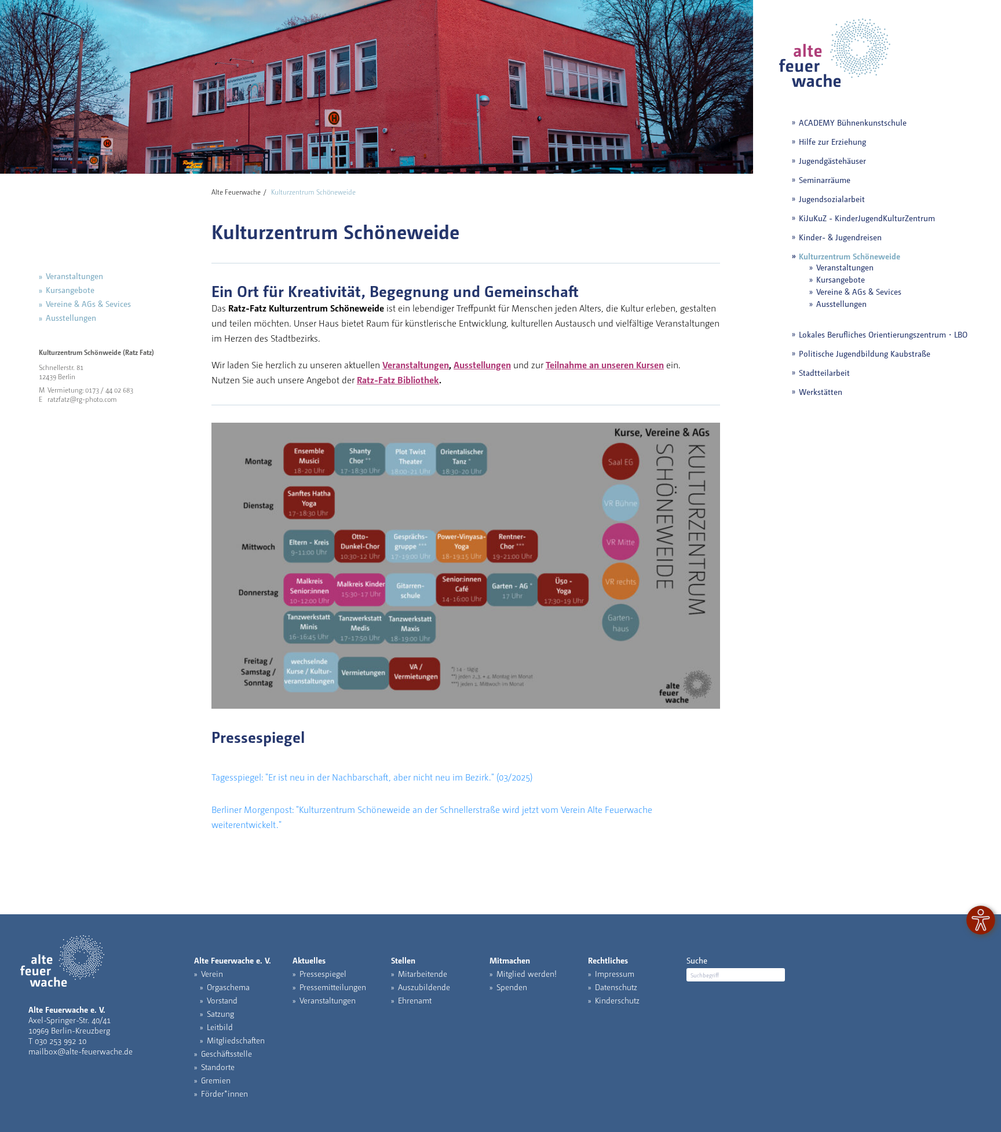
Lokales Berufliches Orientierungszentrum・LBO (883, 334)
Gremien (216, 1080)
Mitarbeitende (422, 973)
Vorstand (222, 1000)
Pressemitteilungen (332, 986)
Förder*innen (224, 1093)
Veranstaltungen (74, 275)
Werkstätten (820, 391)
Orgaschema (228, 986)
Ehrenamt (415, 1000)
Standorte (218, 1066)
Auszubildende (424, 986)
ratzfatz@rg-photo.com (82, 399)
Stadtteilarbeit (824, 372)
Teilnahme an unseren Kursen (605, 364)
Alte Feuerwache (236, 191)
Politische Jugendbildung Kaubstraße (864, 353)
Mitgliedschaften (236, 1040)
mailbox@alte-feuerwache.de (80, 1051)
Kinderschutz (617, 1000)
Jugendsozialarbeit (832, 198)
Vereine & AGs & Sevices (88, 303)
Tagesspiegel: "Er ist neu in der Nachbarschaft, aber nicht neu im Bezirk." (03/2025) (371, 777)
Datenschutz (616, 986)
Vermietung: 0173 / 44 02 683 (90, 389)
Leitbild (220, 1026)
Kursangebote (70, 289)
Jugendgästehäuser (832, 160)
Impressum (614, 973)
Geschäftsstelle (226, 1053)
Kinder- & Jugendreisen (840, 237)
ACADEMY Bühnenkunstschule (853, 122)
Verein (212, 973)
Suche (696, 960)
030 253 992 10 (60, 1040)
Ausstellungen (71, 317)
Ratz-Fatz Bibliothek (398, 379)
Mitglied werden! (526, 973)
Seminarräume (824, 179)
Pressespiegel (322, 973)
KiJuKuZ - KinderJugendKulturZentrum (867, 218)
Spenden (511, 986)
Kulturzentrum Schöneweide (849, 256)
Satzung (220, 1013)
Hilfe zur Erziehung (832, 141)
